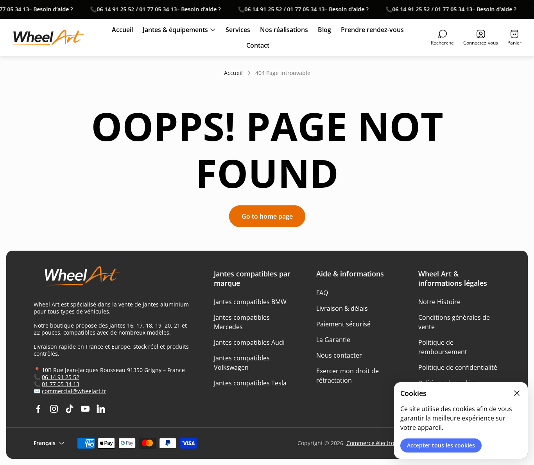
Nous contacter (339, 355)
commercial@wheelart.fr (74, 391)
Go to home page (267, 216)
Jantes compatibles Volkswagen (242, 363)
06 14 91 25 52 (60, 377)
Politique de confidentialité (457, 367)
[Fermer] (516, 393)
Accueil (233, 73)
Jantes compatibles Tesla (250, 383)
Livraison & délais (342, 308)
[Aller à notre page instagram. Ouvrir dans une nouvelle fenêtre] (54, 408)
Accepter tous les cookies (441, 445)
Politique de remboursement (442, 347)
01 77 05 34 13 (60, 384)
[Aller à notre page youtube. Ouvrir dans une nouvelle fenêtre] (85, 408)
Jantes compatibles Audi (249, 342)
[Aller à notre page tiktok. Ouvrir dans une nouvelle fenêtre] (69, 408)
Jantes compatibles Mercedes (242, 322)
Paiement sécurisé (343, 324)
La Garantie (333, 339)
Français (45, 443)
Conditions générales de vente (454, 322)
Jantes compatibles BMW (250, 302)
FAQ (322, 293)
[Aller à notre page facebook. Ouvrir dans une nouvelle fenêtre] (38, 408)
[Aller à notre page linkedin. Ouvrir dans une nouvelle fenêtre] (101, 408)
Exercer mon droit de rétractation (347, 376)
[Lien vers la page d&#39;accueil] (79, 279)
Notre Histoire (439, 302)
